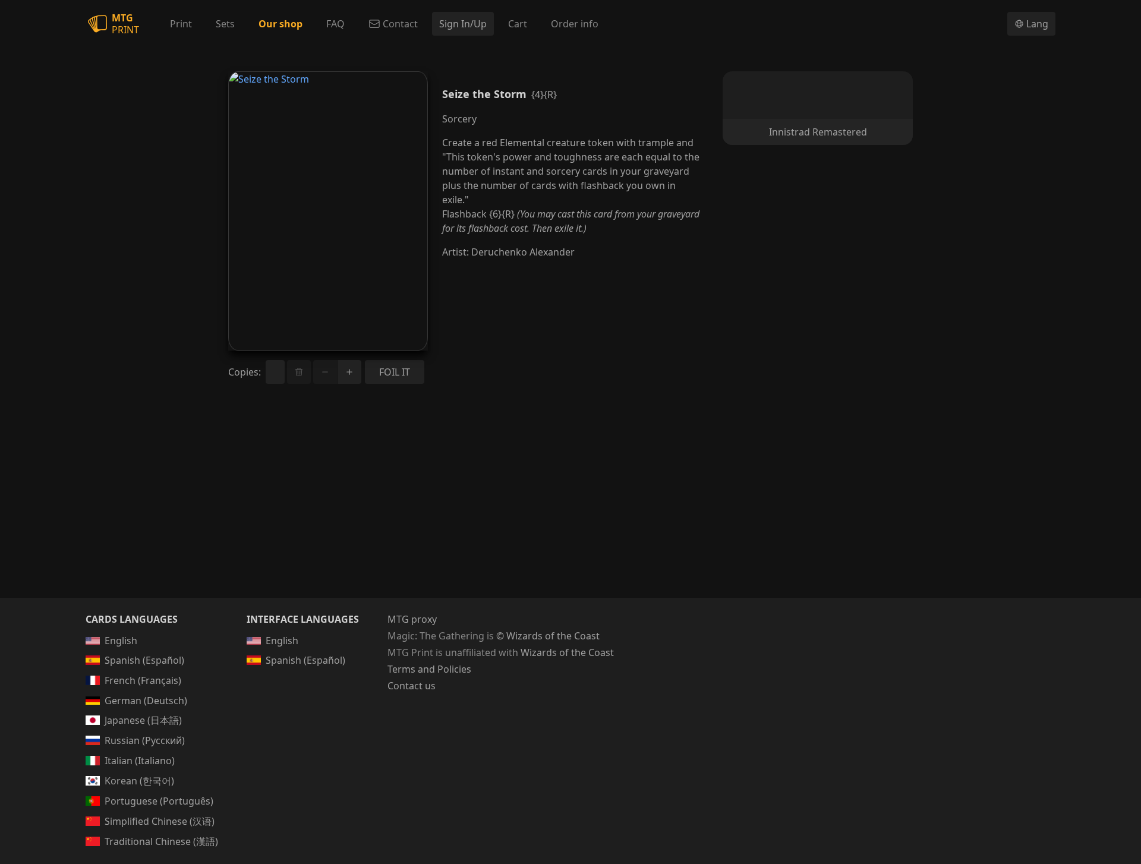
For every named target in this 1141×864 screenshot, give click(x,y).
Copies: (244, 372)
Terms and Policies (429, 669)
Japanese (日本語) (143, 720)
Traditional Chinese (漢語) (161, 841)
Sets (225, 23)
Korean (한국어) (139, 780)
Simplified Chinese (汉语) (160, 821)
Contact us (411, 685)
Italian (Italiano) (140, 760)
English (121, 640)
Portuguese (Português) (159, 801)
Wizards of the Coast (567, 652)
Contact (400, 23)
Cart (517, 23)
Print (181, 23)
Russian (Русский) (145, 740)
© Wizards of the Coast (548, 635)
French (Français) (143, 680)
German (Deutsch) (146, 700)
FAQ (335, 23)
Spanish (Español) (144, 660)
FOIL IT (394, 372)
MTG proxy (412, 619)
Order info (574, 23)
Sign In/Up (463, 23)
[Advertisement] (570, 505)
